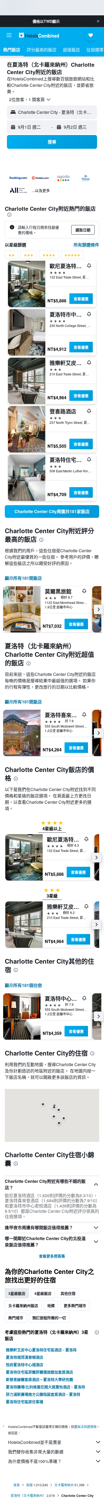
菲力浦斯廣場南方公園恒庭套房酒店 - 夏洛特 (43, 1394)
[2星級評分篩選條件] (11, 256)
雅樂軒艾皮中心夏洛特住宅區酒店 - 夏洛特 (41, 1349)
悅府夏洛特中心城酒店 (24, 1364)
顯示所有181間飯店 (23, 578)
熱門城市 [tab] (15, 1317)
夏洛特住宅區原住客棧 (24, 1401)
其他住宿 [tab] (68, 1293)
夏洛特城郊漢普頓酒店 (24, 1357)
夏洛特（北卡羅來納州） (28, 1495)
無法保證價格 (87, 1426)
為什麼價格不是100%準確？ (35, 1461)
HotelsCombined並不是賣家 (34, 1442)
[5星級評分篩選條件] (72, 256)
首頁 (16, 1485)
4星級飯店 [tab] (42, 1293)
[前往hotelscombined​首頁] (39, 35)
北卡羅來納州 (64, 1485)
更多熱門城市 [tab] (75, 1305)
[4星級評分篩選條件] (48, 256)
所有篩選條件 (86, 245)
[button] (98, 21)
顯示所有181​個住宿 (23, 985)
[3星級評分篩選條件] (28, 256)
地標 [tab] (51, 1305)
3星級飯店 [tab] (16, 1293)
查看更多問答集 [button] (52, 1256)
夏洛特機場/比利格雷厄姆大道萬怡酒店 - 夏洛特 (45, 1386)
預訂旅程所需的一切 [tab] (49, 1317)
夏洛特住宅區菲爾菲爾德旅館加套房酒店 (39, 1372)
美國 (29, 1485)
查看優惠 (81, 298)
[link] (52, 511)
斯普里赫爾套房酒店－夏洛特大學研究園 (39, 1379)
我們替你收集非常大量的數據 (35, 1452)
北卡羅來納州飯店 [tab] (23, 1305)
